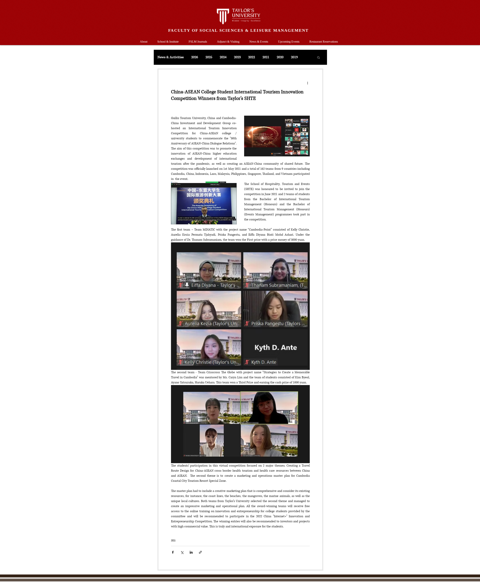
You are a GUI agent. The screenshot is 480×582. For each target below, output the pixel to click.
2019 (294, 57)
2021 (265, 57)
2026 (194, 57)
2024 (223, 57)
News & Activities (171, 57)
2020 (280, 57)
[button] (168, 40)
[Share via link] (200, 552)
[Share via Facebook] (173, 552)
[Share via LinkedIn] (191, 552)
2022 (251, 57)
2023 (237, 57)
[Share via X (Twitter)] (182, 552)
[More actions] (307, 83)
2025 (209, 57)
